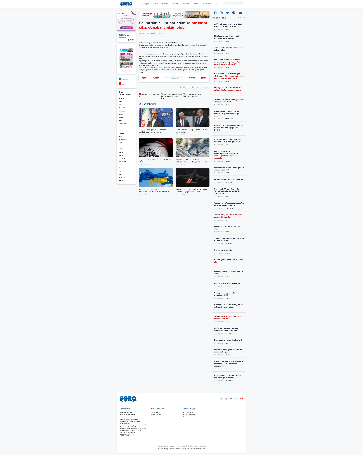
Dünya (120, 101)
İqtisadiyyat (206, 4)
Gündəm (165, 4)
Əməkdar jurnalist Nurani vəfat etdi (149, 95)
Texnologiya (122, 162)
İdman (120, 105)
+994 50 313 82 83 (190, 414)
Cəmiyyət (185, 4)
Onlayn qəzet (126, 71)
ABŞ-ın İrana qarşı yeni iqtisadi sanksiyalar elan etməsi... (152, 130)
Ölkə (120, 174)
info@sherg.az (190, 412)
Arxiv (120, 143)
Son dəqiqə (145, 4)
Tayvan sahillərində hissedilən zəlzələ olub (155, 160)
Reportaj (121, 133)
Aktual (121, 152)
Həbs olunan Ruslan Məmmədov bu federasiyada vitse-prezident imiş (172, 96)
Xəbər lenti (125, 79)
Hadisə (195, 4)
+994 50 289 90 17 (190, 416)
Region (121, 171)
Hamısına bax (241, 17)
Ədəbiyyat (122, 155)
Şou (120, 146)
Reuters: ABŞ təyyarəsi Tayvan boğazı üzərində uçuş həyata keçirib (192, 190)
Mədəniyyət (122, 120)
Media (120, 136)
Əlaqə (152, 416)
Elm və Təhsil (123, 108)
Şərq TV (124, 84)
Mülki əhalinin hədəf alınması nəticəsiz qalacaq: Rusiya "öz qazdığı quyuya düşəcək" (191, 161)
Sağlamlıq (122, 158)
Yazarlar (121, 130)
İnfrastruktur (122, 111)
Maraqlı (121, 181)
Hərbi (120, 168)
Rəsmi (120, 127)
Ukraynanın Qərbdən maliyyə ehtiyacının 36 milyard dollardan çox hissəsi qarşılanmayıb (155, 191)
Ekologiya (121, 177)
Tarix (216, 4)
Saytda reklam (155, 412)
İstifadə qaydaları (156, 414)
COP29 (155, 4)
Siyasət (175, 4)
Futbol (121, 114)
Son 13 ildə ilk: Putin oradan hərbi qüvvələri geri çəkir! (192, 95)
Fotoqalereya (122, 139)
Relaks (121, 149)
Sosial (120, 165)
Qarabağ (121, 117)
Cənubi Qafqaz (123, 124)
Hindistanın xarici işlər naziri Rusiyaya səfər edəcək (192, 130)
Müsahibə (121, 98)
